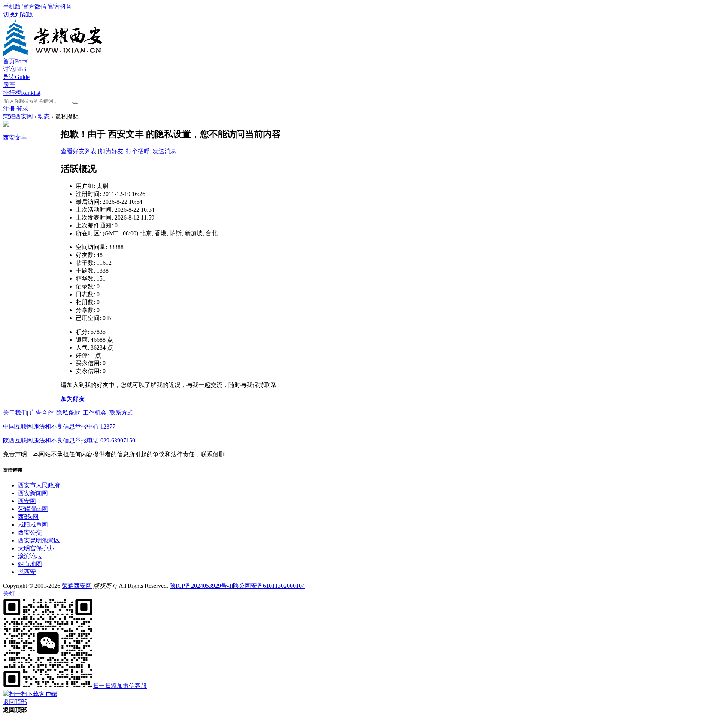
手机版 (12, 6)
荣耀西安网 (18, 116)
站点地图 (30, 564)
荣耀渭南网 (33, 509)
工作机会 (95, 412)
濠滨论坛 (30, 556)
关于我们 (15, 412)
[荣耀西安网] (52, 54)
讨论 (15, 69)
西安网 (27, 501)
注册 (9, 108)
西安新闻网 (33, 493)
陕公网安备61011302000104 (269, 586)
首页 (16, 61)
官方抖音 (60, 6)
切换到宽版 (18, 14)
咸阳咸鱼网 (33, 524)
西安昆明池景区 (39, 540)
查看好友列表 (79, 151)
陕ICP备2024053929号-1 (201, 586)
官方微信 (34, 6)
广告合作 (42, 412)
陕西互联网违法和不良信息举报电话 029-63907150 (69, 440)
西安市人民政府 (39, 485)
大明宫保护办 (36, 548)
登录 (22, 108)
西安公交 (30, 532)
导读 (16, 77)
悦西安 (27, 572)
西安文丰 (15, 137)
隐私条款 (68, 412)
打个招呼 (138, 151)
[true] (75, 103)
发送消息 (164, 151)
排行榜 (21, 93)
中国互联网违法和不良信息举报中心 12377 (59, 426)
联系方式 (121, 412)
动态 (44, 116)
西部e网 (28, 517)
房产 (9, 85)
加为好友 (111, 151)
